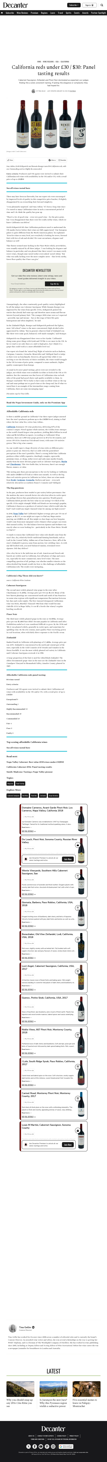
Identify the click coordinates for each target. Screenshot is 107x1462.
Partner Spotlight (98, 12)
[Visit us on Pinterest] (47, 1446)
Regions (44, 12)
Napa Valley (18, 513)
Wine (39, 61)
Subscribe (73, 5)
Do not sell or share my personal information (62, 1439)
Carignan (21, 480)
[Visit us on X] (28, 1446)
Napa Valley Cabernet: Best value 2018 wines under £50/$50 (35, 762)
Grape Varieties (53, 795)
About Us (31, 1436)
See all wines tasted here (18, 188)
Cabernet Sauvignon (16, 585)
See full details (27, 831)
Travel (60, 12)
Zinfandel (11, 637)
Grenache (30, 480)
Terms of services (30, 289)
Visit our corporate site (80, 1452)
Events (77, 12)
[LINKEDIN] (34, 1327)
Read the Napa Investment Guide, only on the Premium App (35, 402)
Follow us (53, 160)
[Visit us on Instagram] (53, 1446)
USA (57, 61)
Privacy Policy (74, 1436)
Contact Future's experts (46, 1436)
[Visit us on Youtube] (41, 1446)
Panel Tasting (20, 783)
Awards (85, 12)
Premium (34, 12)
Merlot (64, 461)
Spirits (68, 12)
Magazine (10, 783)
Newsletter (63, 160)
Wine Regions (48, 61)
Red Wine (25, 795)
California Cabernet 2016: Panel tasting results (29, 767)
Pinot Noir (11, 614)
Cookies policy (61, 1436)
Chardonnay (15, 464)
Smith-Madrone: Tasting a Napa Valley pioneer (29, 771)
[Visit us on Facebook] (34, 1446)
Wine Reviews (22, 12)
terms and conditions (37, 1439)
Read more (26, 827)
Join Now (68, 859)
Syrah (13, 480)
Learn (52, 12)
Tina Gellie (41, 91)
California (65, 61)
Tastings (73, 91)
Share (11, 160)
